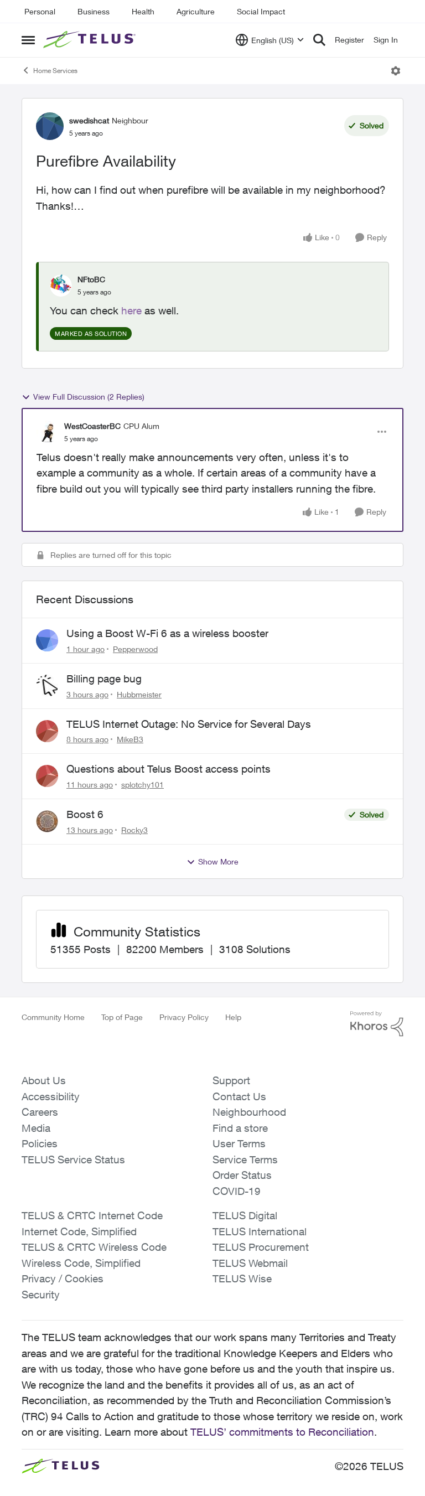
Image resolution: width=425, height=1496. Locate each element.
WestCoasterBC (92, 426)
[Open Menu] (395, 71)
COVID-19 (236, 1191)
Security (41, 1294)
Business (93, 11)
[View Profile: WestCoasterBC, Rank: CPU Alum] (48, 432)
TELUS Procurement (260, 1247)
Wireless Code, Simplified (81, 1263)
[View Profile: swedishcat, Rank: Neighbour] (50, 126)
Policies (40, 1143)
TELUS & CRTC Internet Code (92, 1215)
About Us (44, 1080)
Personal (39, 11)
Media (36, 1128)
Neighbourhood (249, 1112)
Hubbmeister (139, 694)
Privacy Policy (184, 1017)
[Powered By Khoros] (376, 1024)
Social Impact (261, 11)
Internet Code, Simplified (79, 1231)
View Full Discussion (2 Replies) (88, 396)
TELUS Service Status (73, 1159)
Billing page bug (104, 678)
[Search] (319, 39)
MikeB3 (130, 739)
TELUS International (259, 1231)
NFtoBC (91, 279)
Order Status (242, 1175)
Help (233, 1017)
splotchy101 (142, 784)
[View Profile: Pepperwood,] (47, 640)
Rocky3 (134, 830)
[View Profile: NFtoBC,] (61, 286)
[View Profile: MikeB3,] (47, 731)
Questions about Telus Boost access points (168, 769)
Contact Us (239, 1096)
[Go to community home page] (90, 40)
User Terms (239, 1143)
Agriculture (196, 11)
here (131, 310)
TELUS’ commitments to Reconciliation (282, 1432)
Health (143, 11)
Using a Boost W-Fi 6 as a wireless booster (167, 633)
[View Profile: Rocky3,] (47, 821)
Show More (218, 861)
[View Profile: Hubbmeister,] (47, 686)
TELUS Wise (242, 1278)
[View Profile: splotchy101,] (47, 776)
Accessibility (51, 1096)
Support (231, 1080)
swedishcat (89, 120)
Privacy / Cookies (62, 1278)
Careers (40, 1112)
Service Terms (245, 1159)
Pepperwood (135, 649)
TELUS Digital (244, 1215)
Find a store (240, 1128)
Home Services (55, 70)
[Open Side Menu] (28, 40)
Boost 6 (84, 814)
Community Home (53, 1017)
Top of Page (122, 1017)
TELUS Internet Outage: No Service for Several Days (188, 724)
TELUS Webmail (250, 1263)
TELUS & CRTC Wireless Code (94, 1247)
